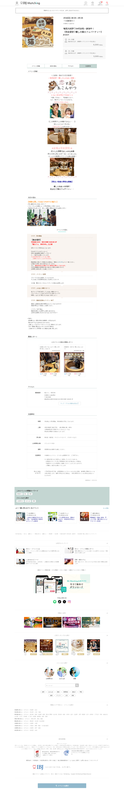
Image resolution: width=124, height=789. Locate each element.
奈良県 (31, 730)
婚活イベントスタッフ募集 (76, 570)
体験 (30, 494)
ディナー (58, 695)
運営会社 (28, 760)
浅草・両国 (44, 716)
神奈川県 (33, 718)
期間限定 (65, 692)
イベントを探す (63, 786)
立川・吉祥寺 (89, 714)
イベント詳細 (36, 66)
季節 (81, 692)
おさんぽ (28, 501)
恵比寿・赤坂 (61, 714)
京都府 (31, 723)
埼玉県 (31, 712)
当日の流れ (53, 66)
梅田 (36, 725)
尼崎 (39, 728)
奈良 (36, 730)
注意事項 (88, 66)
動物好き (19, 494)
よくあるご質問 (74, 760)
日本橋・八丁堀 (27, 716)
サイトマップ (94, 760)
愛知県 (31, 721)
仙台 (36, 710)
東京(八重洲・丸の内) (51, 714)
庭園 (51, 695)
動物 (58, 692)
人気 (66, 695)
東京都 (31, 714)
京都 (36, 723)
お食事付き (20, 501)
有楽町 (40, 714)
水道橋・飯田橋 (37, 716)
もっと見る (105, 508)
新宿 (36, 714)
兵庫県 (31, 728)
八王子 (20, 716)
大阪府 (31, 725)
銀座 (44, 714)
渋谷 (101, 714)
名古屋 (36, 721)
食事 (43, 692)
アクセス (70, 66)
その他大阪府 (44, 725)
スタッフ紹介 (63, 570)
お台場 (16, 716)
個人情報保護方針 (63, 760)
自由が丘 (105, 714)
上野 (79, 714)
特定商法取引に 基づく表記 (48, 760)
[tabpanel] (38, 32)
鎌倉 (41, 718)
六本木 (68, 714)
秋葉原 (83, 714)
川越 (39, 712)
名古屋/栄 (41, 721)
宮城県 (31, 710)
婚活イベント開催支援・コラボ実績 (48, 570)
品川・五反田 (74, 714)
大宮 (36, 712)
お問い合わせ (84, 760)
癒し (25, 494)
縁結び (74, 692)
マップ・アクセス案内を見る (68, 403)
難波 (39, 725)
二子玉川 (96, 714)
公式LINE (60, 262)
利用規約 (35, 760)
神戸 (36, 728)
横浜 (38, 718)
